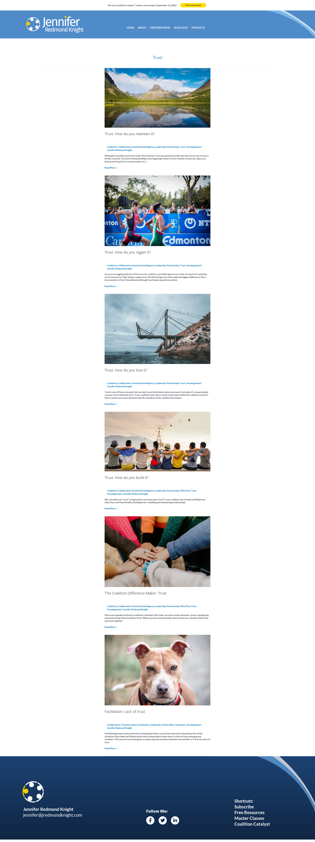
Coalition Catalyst (252, 824)
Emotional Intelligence (143, 146)
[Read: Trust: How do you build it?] (157, 441)
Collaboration (124, 146)
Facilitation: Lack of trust (125, 711)
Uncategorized (193, 146)
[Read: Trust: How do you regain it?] (157, 210)
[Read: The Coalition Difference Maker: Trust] (157, 551)
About (142, 27)
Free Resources (160, 27)
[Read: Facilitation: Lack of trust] (157, 669)
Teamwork (180, 724)
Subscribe (244, 806)
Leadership (160, 146)
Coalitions (112, 146)
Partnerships (173, 146)
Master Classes (249, 818)
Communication (129, 724)
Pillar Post (185, 490)
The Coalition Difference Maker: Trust (135, 593)
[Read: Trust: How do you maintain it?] (157, 97)
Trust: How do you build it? (127, 477)
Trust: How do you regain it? (128, 252)
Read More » (111, 167)
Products (198, 27)
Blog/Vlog (181, 27)
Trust (182, 146)
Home (130, 27)
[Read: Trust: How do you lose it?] (157, 328)
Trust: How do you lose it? (126, 370)
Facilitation (143, 724)
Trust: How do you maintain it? (130, 133)
